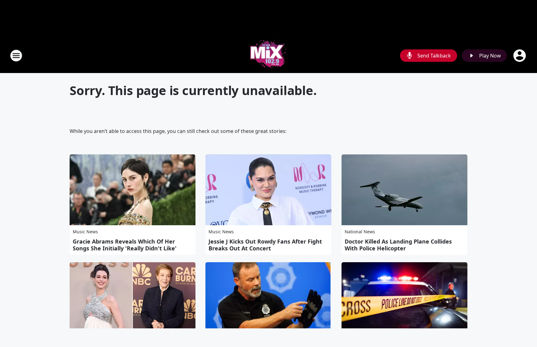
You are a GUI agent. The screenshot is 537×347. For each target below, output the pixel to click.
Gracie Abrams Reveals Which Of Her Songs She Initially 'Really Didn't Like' (125, 245)
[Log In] (520, 55)
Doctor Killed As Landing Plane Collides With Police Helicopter (398, 245)
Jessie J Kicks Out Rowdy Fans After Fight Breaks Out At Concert (265, 245)
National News (360, 232)
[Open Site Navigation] (16, 55)
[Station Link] (268, 55)
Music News (85, 232)
